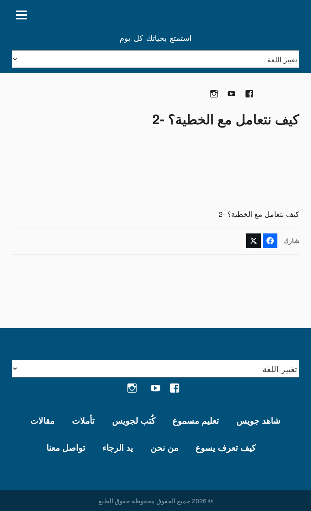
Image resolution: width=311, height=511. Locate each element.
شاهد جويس (258, 420)
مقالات (42, 420)
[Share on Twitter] (253, 240)
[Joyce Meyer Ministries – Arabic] (260, 15)
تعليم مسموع (196, 420)
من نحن (165, 447)
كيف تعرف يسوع (226, 447)
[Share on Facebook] (270, 240)
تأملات (83, 420)
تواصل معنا (66, 447)
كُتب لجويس (134, 420)
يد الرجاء (117, 447)
